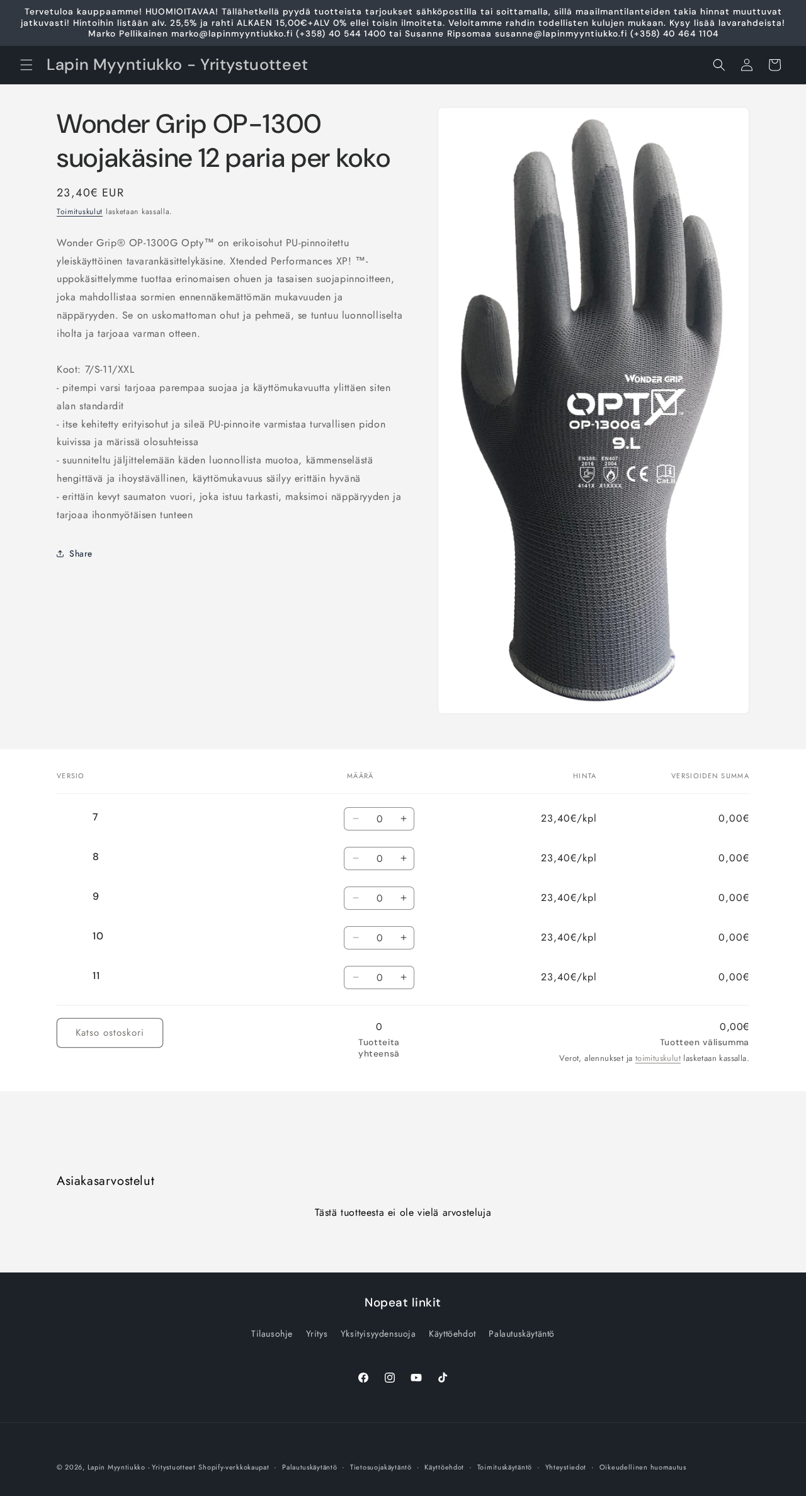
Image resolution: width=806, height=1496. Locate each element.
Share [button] (81, 553)
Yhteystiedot (565, 1466)
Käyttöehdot (452, 1333)
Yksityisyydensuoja (378, 1333)
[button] (26, 65)
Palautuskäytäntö (522, 1333)
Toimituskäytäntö (504, 1466)
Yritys (317, 1333)
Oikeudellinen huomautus (642, 1466)
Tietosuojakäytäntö (381, 1466)
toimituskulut (658, 1058)
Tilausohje (272, 1333)
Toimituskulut (80, 211)
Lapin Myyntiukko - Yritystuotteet (142, 1467)
